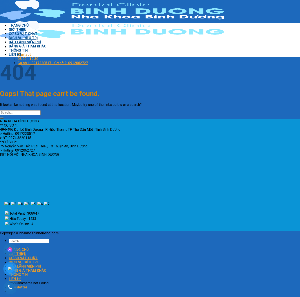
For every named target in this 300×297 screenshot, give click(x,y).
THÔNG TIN (18, 50)
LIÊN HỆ (15, 55)
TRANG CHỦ (19, 25)
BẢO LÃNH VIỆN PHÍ (25, 42)
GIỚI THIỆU (17, 29)
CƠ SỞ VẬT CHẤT (23, 34)
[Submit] (2, 118)
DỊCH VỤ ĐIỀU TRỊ (23, 38)
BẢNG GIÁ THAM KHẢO (28, 46)
